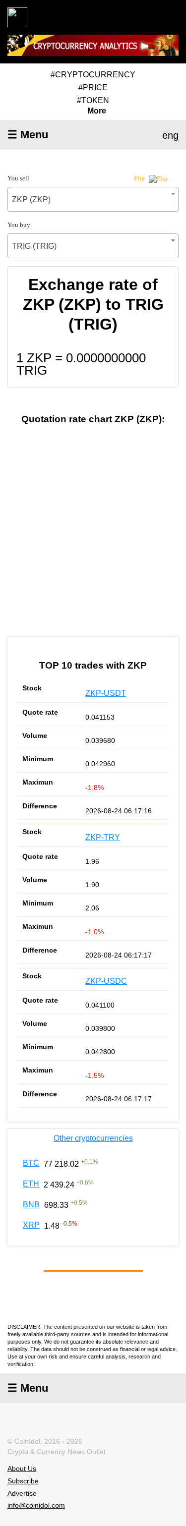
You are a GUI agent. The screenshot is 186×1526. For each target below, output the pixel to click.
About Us (21, 1468)
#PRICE (93, 87)
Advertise (22, 1493)
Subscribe (23, 1481)
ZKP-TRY (102, 837)
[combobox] (93, 199)
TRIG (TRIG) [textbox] (34, 246)
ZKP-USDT (105, 693)
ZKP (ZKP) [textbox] (31, 199)
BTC (31, 1163)
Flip (140, 178)
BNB (31, 1204)
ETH (31, 1184)
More (96, 111)
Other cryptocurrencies (93, 1138)
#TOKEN (93, 100)
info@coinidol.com (36, 1505)
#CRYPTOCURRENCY (93, 74)
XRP (31, 1225)
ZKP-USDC (106, 981)
